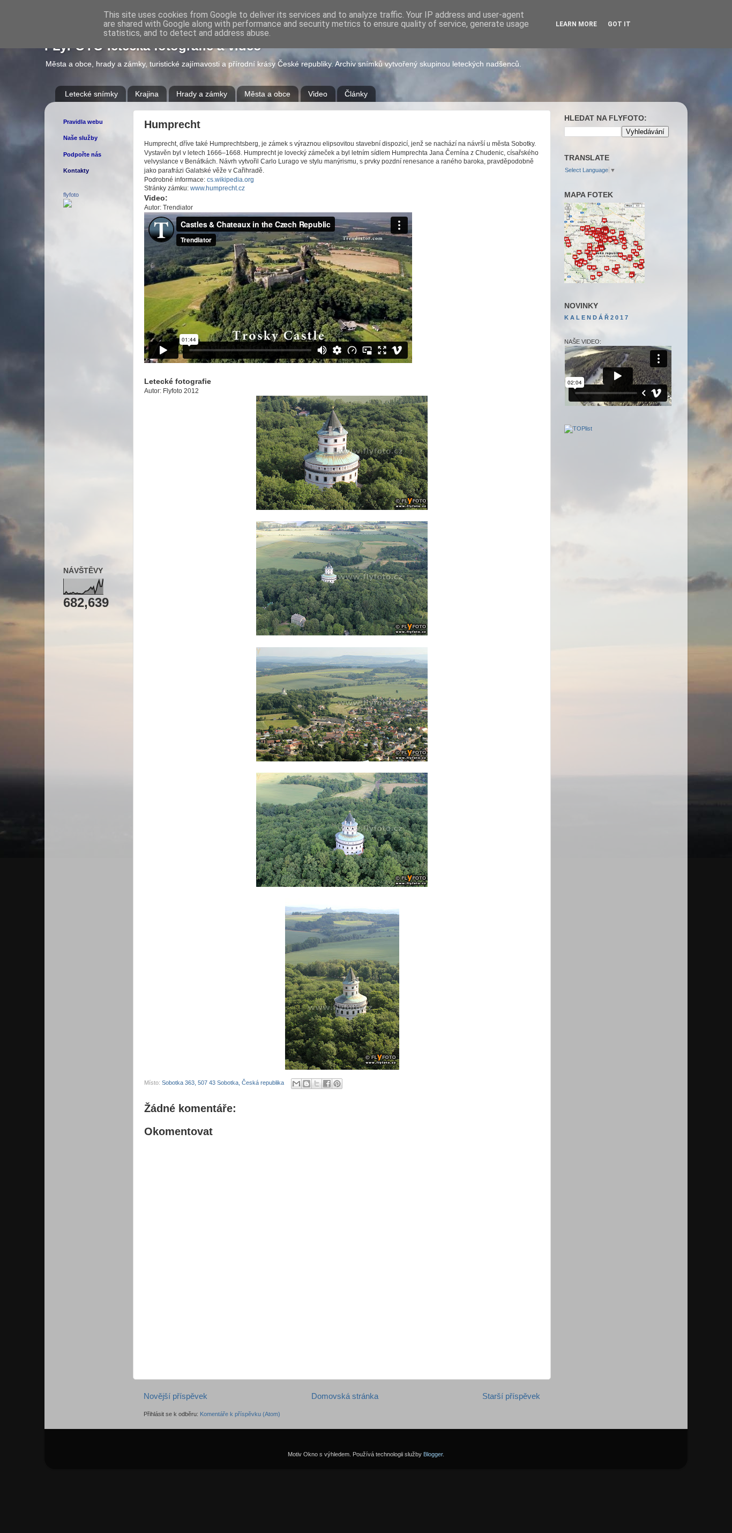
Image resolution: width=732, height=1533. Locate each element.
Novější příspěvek (175, 1396)
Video (317, 94)
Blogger (433, 1454)
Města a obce (267, 94)
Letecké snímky (91, 94)
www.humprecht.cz (217, 188)
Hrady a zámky (201, 94)
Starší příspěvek (511, 1396)
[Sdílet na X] (316, 1083)
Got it (619, 24)
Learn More (576, 24)
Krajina (147, 94)
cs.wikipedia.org (230, 179)
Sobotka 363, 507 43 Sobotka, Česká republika (223, 1082)
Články (356, 94)
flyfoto (71, 194)
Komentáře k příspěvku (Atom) (240, 1414)
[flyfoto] (67, 205)
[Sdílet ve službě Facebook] (327, 1083)
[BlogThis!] (306, 1083)
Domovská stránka (344, 1396)
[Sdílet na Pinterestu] (337, 1083)
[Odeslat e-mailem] (296, 1083)
